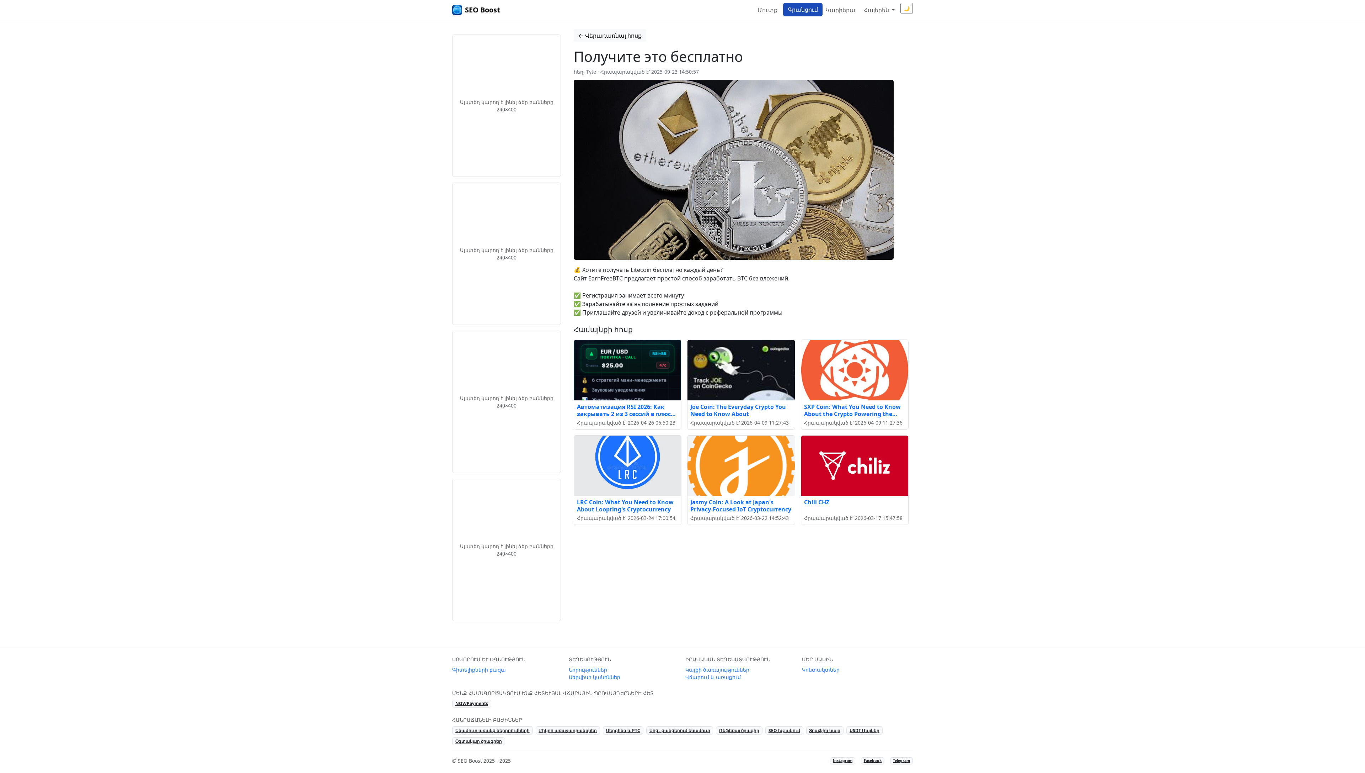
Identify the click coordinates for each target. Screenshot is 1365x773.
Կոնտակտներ (821, 669)
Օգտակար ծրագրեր (478, 741)
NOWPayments (471, 703)
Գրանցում (803, 10)
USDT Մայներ (864, 730)
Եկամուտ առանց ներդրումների (492, 730)
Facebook (873, 760)
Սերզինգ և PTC (623, 730)
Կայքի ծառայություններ (717, 669)
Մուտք (767, 10)
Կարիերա (840, 10)
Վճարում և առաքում (713, 677)
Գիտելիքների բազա (479, 669)
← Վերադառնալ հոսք (610, 36)
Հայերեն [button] (877, 10)
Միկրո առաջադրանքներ (568, 730)
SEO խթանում (784, 730)
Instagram (842, 760)
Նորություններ (588, 669)
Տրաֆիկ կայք (824, 730)
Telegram (901, 760)
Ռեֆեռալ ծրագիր (739, 730)
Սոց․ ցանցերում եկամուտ (679, 730)
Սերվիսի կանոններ (594, 677)
